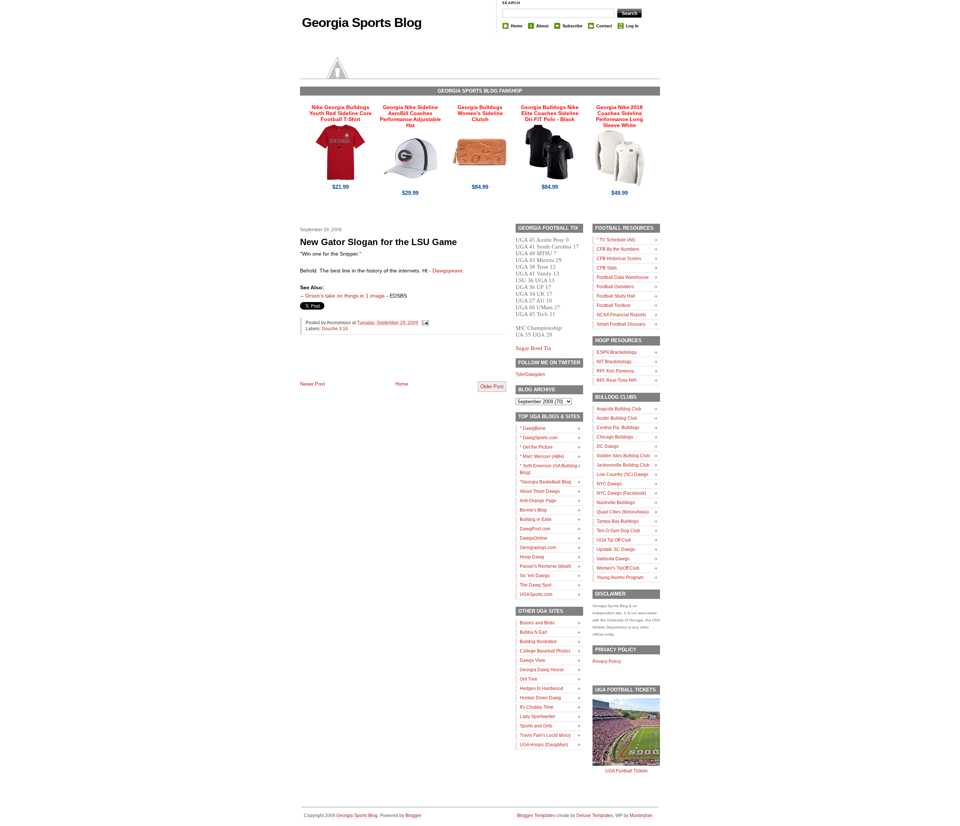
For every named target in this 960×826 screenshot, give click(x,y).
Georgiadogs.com (538, 547)
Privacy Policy (606, 661)
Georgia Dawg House (542, 669)
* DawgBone (533, 428)
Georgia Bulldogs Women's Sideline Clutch (480, 113)
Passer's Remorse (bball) (545, 566)
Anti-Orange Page (538, 500)
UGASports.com (536, 594)
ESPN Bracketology (617, 352)
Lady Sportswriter (537, 716)
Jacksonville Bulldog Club (623, 465)
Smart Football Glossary (621, 324)
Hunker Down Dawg (540, 697)
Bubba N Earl (533, 632)
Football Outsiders (615, 286)
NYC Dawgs (609, 483)
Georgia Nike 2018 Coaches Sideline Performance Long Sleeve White (619, 116)
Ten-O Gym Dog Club (618, 530)
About (542, 26)
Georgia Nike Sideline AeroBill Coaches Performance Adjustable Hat (410, 116)
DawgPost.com (535, 528)
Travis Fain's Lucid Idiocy (545, 735)
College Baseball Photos (545, 651)
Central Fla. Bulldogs (618, 427)
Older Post (492, 386)
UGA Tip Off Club (614, 540)
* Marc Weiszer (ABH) (542, 456)
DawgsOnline (534, 538)
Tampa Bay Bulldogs (618, 521)
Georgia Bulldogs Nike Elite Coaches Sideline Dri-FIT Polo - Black (550, 113)
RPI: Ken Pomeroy (615, 371)
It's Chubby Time (537, 707)
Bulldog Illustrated (538, 641)
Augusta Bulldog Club (619, 409)
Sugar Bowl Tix (534, 348)
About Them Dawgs (540, 491)
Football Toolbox (613, 305)
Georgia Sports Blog (362, 22)
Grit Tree (528, 679)
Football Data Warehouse (623, 277)
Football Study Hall (616, 296)
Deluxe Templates (594, 815)
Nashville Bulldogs (616, 502)
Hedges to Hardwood (541, 688)
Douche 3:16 (335, 328)
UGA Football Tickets (626, 771)
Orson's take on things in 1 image (345, 296)
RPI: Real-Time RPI (616, 380)
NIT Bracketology (614, 361)
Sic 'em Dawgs (535, 575)
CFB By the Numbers (618, 249)
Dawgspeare (447, 271)
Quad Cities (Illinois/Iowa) (623, 512)
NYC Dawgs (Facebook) (621, 493)
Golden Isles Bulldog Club (623, 455)
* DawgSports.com (539, 437)
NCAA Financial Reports (621, 314)
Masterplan (641, 815)
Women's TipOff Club (618, 568)
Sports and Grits (536, 726)
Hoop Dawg (532, 557)
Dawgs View (532, 660)
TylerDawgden (530, 374)
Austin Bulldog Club (617, 418)
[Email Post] (424, 322)
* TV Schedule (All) (616, 239)
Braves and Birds (537, 622)
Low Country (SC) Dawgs (622, 474)
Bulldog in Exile (536, 519)
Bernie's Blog (533, 510)
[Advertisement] (388, 364)
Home (516, 26)
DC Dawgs (608, 446)
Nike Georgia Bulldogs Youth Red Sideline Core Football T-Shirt (340, 113)
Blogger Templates (536, 815)
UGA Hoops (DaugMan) (544, 744)
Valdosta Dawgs (613, 558)
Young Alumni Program (620, 577)
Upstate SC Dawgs (616, 549)
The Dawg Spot (535, 585)
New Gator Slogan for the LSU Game (378, 242)
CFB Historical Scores (619, 258)
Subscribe (572, 26)
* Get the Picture (536, 447)
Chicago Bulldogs (615, 437)
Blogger (413, 815)
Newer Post (312, 384)
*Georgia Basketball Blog (545, 482)
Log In (632, 26)
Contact (604, 26)
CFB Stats (607, 268)
